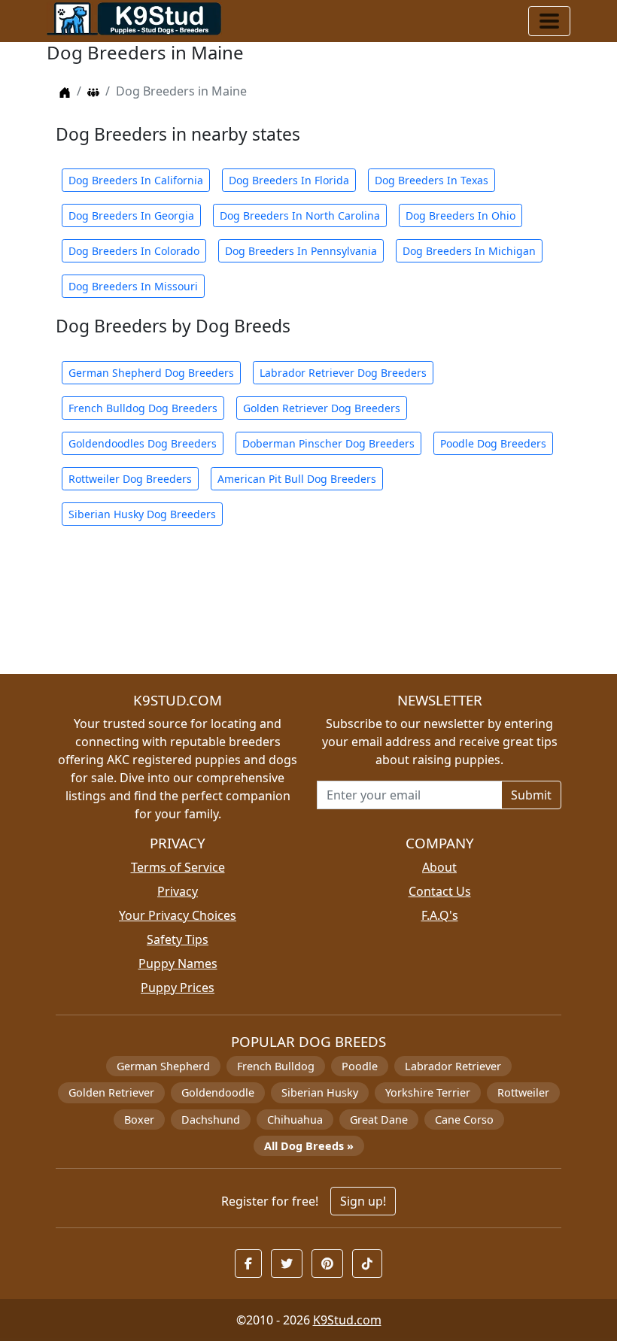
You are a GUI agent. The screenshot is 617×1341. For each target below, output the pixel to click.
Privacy (177, 891)
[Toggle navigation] (549, 21)
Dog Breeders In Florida (289, 180)
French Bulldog (276, 1066)
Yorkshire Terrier (427, 1092)
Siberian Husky (319, 1092)
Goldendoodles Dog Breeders (142, 443)
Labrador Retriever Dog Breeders (343, 373)
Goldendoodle (217, 1092)
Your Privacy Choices (177, 915)
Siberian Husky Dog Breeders (142, 514)
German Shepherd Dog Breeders (151, 373)
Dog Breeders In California (135, 180)
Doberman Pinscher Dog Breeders (328, 443)
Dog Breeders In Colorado (133, 251)
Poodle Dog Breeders (493, 443)
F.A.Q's (439, 915)
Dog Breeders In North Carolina (300, 215)
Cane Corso (464, 1119)
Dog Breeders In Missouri (133, 286)
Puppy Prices (177, 987)
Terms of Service (178, 867)
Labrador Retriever (453, 1066)
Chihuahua (295, 1119)
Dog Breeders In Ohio (460, 215)
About (439, 867)
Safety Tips (177, 939)
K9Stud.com (347, 1320)
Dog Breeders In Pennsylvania (301, 251)
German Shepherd (163, 1066)
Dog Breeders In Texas (431, 180)
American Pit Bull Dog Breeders (296, 479)
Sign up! (363, 1201)
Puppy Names (177, 963)
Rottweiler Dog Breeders (130, 479)
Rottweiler (523, 1092)
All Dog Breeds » (309, 1146)
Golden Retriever (111, 1092)
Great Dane (379, 1119)
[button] (248, 1263)
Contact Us (440, 891)
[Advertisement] (308, 609)
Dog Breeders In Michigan (469, 251)
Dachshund (210, 1119)
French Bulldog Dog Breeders (142, 408)
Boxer (139, 1119)
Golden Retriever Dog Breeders (321, 408)
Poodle (360, 1066)
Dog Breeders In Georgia (131, 215)
